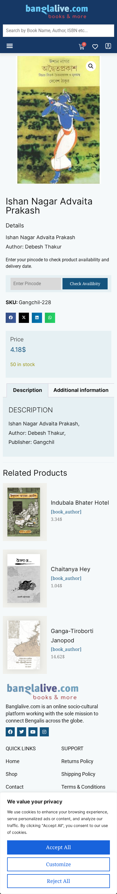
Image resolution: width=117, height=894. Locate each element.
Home (13, 761)
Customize (58, 864)
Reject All (58, 881)
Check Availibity (85, 283)
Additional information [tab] (80, 390)
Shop (11, 774)
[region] (58, 843)
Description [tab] (27, 390)
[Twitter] (21, 731)
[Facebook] (10, 731)
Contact (15, 787)
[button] (10, 46)
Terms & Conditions (83, 787)
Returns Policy (77, 761)
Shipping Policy (78, 774)
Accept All (58, 847)
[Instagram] (44, 731)
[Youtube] (32, 731)
